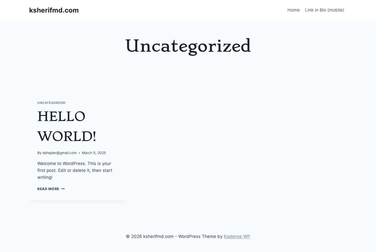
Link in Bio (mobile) (324, 10)
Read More (51, 189)
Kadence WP (237, 236)
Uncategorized (51, 103)
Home (293, 10)
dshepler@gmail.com (59, 153)
